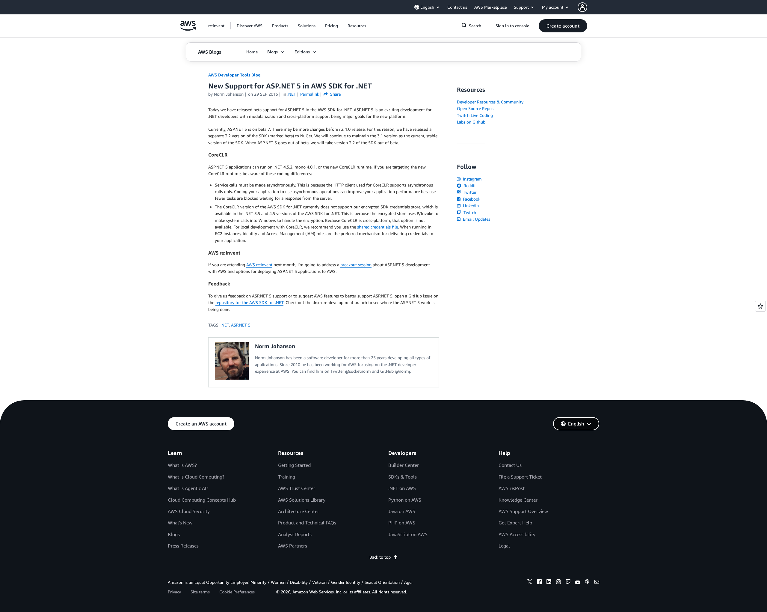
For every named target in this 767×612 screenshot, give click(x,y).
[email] (596, 582)
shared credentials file (377, 226)
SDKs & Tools (402, 477)
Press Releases (183, 546)
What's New (180, 523)
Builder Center (403, 465)
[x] (529, 582)
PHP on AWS (401, 523)
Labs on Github (471, 121)
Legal (504, 546)
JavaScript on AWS (408, 534)
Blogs (174, 534)
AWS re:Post (512, 488)
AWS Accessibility (517, 534)
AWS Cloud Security (189, 511)
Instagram (472, 178)
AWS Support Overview (523, 511)
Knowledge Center (518, 500)
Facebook (471, 199)
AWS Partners (292, 546)
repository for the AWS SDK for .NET (249, 302)
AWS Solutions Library (301, 500)
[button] (249, 25)
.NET (225, 324)
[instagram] (558, 582)
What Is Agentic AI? (188, 488)
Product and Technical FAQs (307, 523)
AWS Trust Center (296, 488)
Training (286, 477)
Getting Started (294, 465)
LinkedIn (470, 205)
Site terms (200, 591)
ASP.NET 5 (240, 324)
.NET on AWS (402, 488)
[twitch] (568, 582)
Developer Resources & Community (490, 101)
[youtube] (577, 582)
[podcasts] (587, 582)
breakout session (356, 264)
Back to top (380, 557)
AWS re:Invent (259, 264)
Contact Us (510, 465)
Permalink (309, 94)
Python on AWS (404, 500)
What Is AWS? (182, 465)
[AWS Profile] (582, 7)
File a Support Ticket (520, 477)
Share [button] (335, 94)
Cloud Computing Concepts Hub (202, 500)
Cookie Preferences (237, 591)
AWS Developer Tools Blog (234, 74)
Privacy (174, 591)
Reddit (469, 185)
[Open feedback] (760, 306)
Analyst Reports (295, 534)
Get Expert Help (515, 523)
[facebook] (539, 582)
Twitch (469, 212)
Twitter (469, 192)
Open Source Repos (475, 108)
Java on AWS (401, 511)
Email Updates (476, 219)
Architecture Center (298, 511)
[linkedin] (548, 582)
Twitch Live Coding (475, 115)
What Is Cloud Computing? (196, 477)
